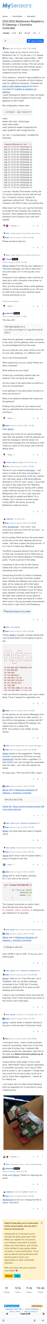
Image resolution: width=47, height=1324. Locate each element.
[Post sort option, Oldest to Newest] (5, 40)
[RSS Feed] (39, 33)
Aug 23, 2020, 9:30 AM (25, 827)
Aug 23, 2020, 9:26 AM (25, 750)
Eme (7, 48)
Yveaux (8, 259)
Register (9, 1276)
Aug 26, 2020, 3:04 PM (25, 1196)
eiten (7, 425)
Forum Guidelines (32, 1309)
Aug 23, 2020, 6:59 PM (25, 872)
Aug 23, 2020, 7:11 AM (18, 316)
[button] (3, 1320)
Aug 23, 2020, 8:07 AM (25, 523)
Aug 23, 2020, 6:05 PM (25, 852)
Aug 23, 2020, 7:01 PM (25, 934)
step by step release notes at (15, 86)
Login (17, 1276)
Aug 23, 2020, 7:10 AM (18, 262)
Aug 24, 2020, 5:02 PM (25, 1019)
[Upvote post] (33, 226)
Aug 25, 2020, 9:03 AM (25, 1039)
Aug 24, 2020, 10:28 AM (25, 975)
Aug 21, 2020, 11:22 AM (25, 48)
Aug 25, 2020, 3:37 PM (18, 1171)
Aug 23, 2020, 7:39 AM (25, 466)
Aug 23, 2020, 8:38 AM (25, 631)
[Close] (42, 1223)
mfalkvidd (9, 313)
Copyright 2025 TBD (13, 1309)
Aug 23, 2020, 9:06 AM (26, 711)
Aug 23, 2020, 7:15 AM (25, 425)
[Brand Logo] (16, 6)
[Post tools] (42, 226)
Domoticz (6, 33)
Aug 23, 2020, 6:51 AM (25, 237)
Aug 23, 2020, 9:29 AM (26, 786)
